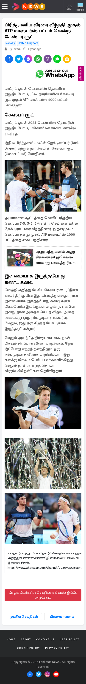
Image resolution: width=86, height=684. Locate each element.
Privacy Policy (57, 648)
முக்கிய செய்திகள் (24, 617)
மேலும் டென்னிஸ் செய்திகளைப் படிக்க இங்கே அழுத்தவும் (43, 595)
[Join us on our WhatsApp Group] (55, 74)
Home (11, 639)
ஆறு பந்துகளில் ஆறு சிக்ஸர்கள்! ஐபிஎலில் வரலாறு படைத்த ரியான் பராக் (57, 257)
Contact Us (45, 639)
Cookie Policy (28, 648)
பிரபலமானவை (62, 617)
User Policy (69, 639)
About (26, 639)
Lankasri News (49, 662)
